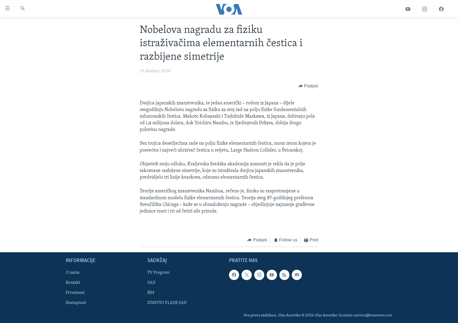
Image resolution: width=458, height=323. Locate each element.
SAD (151, 283)
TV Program (158, 273)
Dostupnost (76, 303)
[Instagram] (424, 9)
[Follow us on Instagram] (259, 275)
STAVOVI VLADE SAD (167, 303)
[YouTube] (408, 9)
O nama (73, 273)
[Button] (308, 86)
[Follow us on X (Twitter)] (246, 275)
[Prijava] (297, 275)
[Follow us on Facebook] (234, 275)
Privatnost (75, 293)
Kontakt (73, 283)
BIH (150, 293)
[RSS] (284, 275)
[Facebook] (441, 9)
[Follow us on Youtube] (272, 275)
